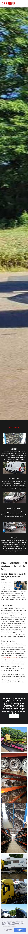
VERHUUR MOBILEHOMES (14, 479)
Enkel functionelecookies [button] (8, 930)
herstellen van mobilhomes (10, 657)
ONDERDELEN (14, 449)
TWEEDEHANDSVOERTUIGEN (14, 508)
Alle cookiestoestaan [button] (20, 930)
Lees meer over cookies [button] (9, 926)
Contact (14, 716)
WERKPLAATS (14, 538)
